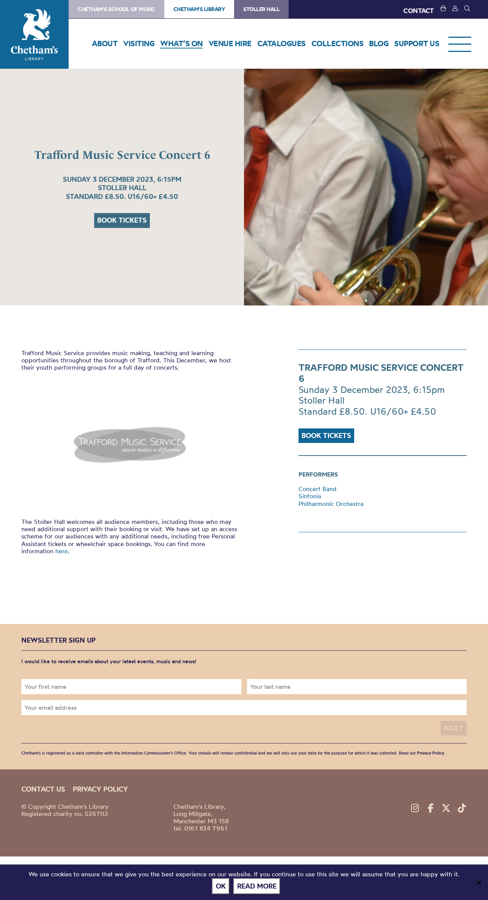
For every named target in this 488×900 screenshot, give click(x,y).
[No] (478, 882)
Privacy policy (100, 789)
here (61, 551)
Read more (256, 886)
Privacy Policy (430, 753)
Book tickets (122, 220)
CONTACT (418, 10)
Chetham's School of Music (116, 9)
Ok (221, 886)
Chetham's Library (34, 34)
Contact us (43, 789)
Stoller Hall (261, 9)
